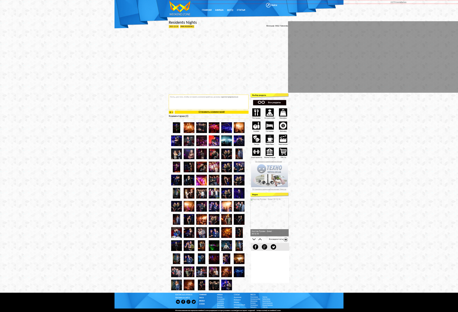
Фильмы (220, 297)
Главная (207, 10)
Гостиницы (254, 305)
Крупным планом (239, 304)
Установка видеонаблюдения (268, 162)
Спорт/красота (267, 303)
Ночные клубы (255, 299)
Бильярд (253, 307)
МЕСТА (252, 294)
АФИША (220, 294)
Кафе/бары (266, 299)
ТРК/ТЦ (265, 307)
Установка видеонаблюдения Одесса (269, 189)
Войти (274, 5)
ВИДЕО (202, 301)
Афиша (219, 10)
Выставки (220, 305)
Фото (230, 10)
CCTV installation (398, 2)
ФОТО (201, 297)
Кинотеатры (266, 301)
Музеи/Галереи (267, 305)
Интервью (237, 299)
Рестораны (254, 297)
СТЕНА (202, 304)
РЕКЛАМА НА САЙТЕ (182, 297)
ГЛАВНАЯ (202, 294)
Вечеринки (220, 299)
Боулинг (253, 303)
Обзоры (236, 302)
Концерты (220, 301)
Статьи (241, 10)
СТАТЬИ (237, 294)
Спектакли (220, 303)
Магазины (253, 301)
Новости (236, 307)
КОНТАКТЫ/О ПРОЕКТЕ (183, 294)
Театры (264, 297)
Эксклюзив (237, 297)
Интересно (220, 307)
